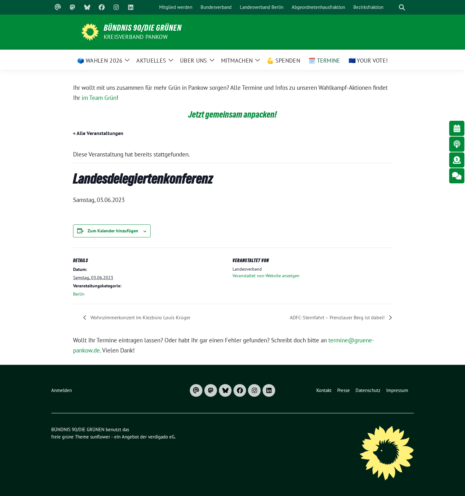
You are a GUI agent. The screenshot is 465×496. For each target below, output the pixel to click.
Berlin (78, 294)
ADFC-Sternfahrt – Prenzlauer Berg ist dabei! (338, 317)
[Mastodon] (72, 7)
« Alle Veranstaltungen (98, 133)
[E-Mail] (58, 7)
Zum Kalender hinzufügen (113, 231)
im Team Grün (99, 97)
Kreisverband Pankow (136, 36)
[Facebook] (101, 7)
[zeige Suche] (402, 7)
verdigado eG (161, 437)
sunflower (100, 437)
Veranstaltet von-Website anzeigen (266, 276)
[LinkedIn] (130, 7)
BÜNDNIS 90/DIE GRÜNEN (143, 28)
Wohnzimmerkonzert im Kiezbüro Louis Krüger (139, 317)
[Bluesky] (87, 7)
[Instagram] (116, 7)
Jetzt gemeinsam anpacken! (232, 114)
